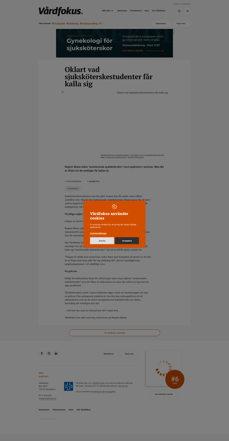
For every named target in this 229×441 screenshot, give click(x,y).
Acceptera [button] (127, 240)
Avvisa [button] (102, 240)
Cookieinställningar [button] (98, 233)
